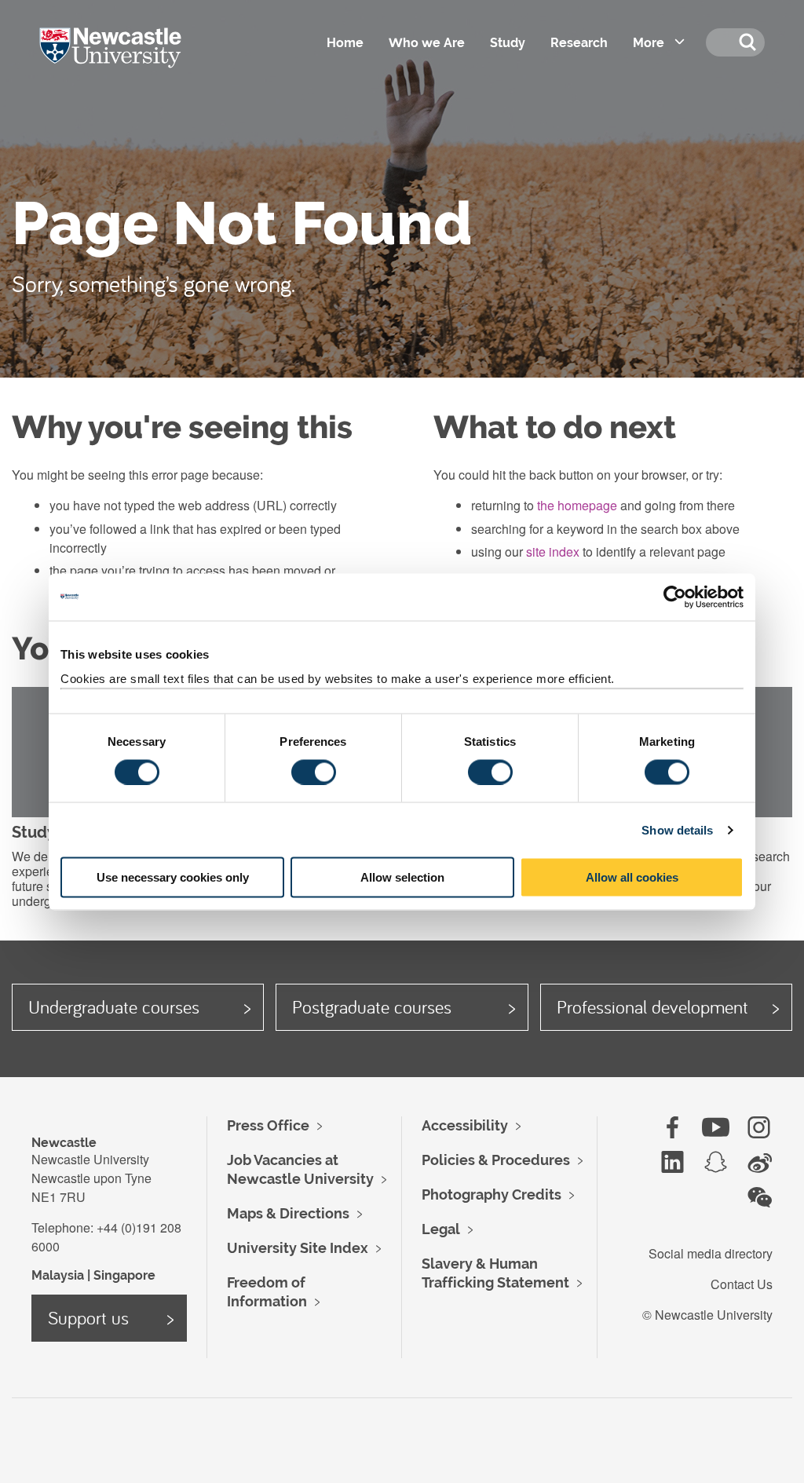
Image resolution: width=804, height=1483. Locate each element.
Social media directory (711, 1253)
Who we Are (427, 42)
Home (345, 42)
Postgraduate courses (371, 1006)
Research (579, 42)
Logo (132, 62)
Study (507, 42)
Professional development (652, 1006)
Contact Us (742, 1284)
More (648, 42)
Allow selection (402, 877)
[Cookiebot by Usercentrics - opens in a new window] (675, 596)
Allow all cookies (632, 877)
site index (552, 551)
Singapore (124, 1275)
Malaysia (57, 1275)
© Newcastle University (707, 1315)
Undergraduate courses (113, 1006)
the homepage (577, 505)
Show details (677, 829)
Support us (88, 1317)
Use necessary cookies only (173, 877)
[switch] (313, 771)
